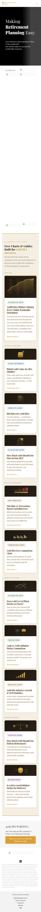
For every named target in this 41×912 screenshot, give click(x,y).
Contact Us (20, 903)
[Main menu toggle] (37, 3)
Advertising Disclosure (20, 898)
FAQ (20, 908)
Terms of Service (20, 900)
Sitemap (20, 905)
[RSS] (20, 861)
